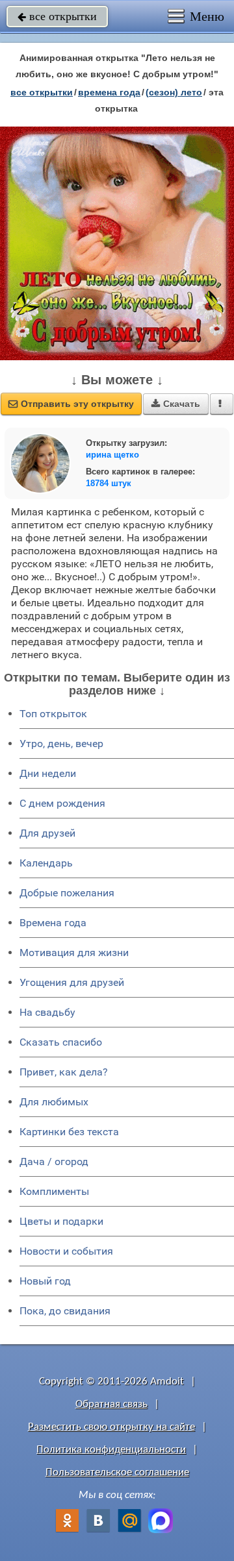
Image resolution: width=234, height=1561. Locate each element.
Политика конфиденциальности (111, 1449)
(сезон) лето (174, 92)
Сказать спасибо (61, 1042)
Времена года (53, 922)
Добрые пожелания (67, 893)
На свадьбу (47, 1012)
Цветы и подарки (61, 1221)
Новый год (45, 1281)
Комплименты (54, 1191)
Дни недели (48, 773)
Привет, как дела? (64, 1072)
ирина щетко (112, 455)
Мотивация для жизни (74, 952)
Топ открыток (53, 713)
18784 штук (108, 483)
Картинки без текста (69, 1131)
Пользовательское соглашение (117, 1472)
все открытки (57, 16)
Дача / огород (54, 1161)
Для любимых (54, 1102)
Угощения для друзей (72, 982)
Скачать (175, 404)
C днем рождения (62, 803)
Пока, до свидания (65, 1311)
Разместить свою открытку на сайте (111, 1426)
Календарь (46, 863)
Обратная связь (111, 1404)
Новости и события (66, 1251)
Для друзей (47, 833)
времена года (109, 92)
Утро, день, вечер (61, 743)
